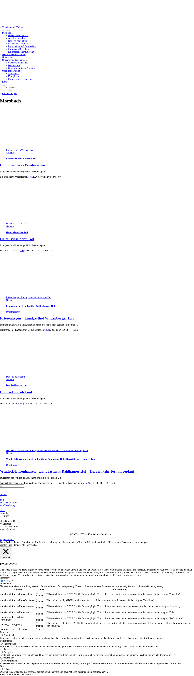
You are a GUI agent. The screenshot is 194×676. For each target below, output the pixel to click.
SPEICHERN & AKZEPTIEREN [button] (16, 674)
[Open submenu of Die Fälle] (12, 33)
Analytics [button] (4, 649)
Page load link (7, 539)
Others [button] (3, 666)
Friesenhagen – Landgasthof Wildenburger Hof (28, 297)
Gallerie (10, 152)
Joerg (30, 176)
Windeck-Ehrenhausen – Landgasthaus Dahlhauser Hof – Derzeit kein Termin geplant (47, 450)
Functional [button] (5, 632)
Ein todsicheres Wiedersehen (19, 150)
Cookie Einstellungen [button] (10, 545)
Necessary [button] (5, 578)
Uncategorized (13, 312)
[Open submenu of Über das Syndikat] (21, 71)
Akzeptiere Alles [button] (29, 545)
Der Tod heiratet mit (15, 376)
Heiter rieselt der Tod (16, 223)
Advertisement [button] (7, 657)
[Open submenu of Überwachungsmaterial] (25, 60)
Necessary (8, 581)
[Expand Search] (3, 85)
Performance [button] (6, 640)
